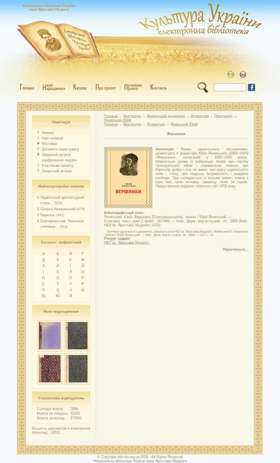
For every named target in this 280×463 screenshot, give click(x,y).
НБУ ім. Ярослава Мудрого (126, 243)
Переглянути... (235, 249)
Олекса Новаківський (58, 209)
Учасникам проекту (58, 165)
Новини (48, 133)
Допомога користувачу (60, 149)
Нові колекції (52, 138)
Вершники (176, 134)
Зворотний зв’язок (57, 171)
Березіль (47, 215)
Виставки (49, 144)
